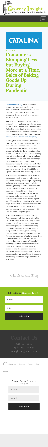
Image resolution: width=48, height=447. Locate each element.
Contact (6, 371)
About (30, 364)
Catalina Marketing (14, 104)
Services (22, 364)
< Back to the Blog (24, 276)
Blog (37, 364)
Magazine (12, 364)
